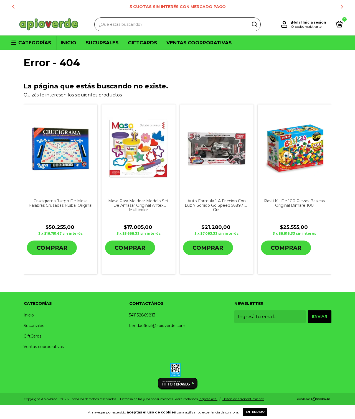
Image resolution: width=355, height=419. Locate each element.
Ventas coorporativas (199, 42)
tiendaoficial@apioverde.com (157, 325)
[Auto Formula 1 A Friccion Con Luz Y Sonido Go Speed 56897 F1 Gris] (216, 149)
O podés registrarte (306, 26)
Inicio (68, 42)
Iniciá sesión (314, 22)
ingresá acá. (208, 399)
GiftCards (142, 42)
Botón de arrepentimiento (243, 399)
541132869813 (142, 315)
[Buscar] (254, 24)
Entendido (255, 412)
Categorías (34, 42)
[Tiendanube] (314, 399)
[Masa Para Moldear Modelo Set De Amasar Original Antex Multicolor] (138, 149)
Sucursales (102, 42)
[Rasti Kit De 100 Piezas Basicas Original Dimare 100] (294, 149)
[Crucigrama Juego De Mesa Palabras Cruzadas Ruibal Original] (60, 149)
